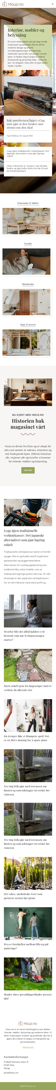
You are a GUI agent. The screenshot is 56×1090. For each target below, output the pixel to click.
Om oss (28, 470)
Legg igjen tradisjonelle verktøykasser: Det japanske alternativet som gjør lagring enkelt (28, 153)
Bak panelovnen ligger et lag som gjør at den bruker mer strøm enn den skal (26, 123)
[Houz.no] (13, 4)
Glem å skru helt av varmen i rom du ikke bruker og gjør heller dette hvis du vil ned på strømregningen (27, 168)
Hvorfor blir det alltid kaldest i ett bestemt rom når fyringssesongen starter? (24, 635)
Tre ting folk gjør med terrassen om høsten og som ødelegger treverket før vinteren (27, 790)
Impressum (28, 1047)
